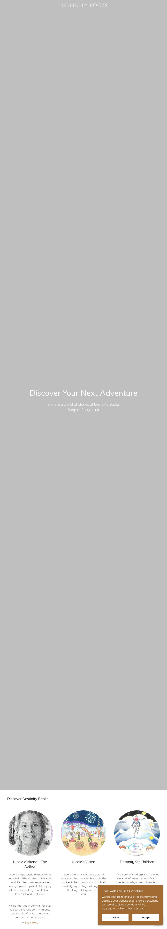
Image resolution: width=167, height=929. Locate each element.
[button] (30, 922)
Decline (115, 917)
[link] (83, 6)
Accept (146, 917)
